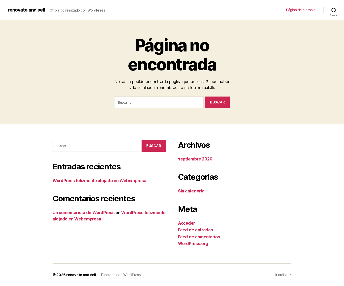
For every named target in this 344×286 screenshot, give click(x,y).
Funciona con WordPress (121, 275)
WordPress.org (193, 243)
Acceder (186, 223)
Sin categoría (191, 190)
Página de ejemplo (301, 10)
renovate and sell (26, 10)
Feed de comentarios (199, 236)
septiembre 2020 (195, 159)
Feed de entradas (195, 229)
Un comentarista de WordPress (83, 212)
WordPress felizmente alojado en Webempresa (99, 180)
